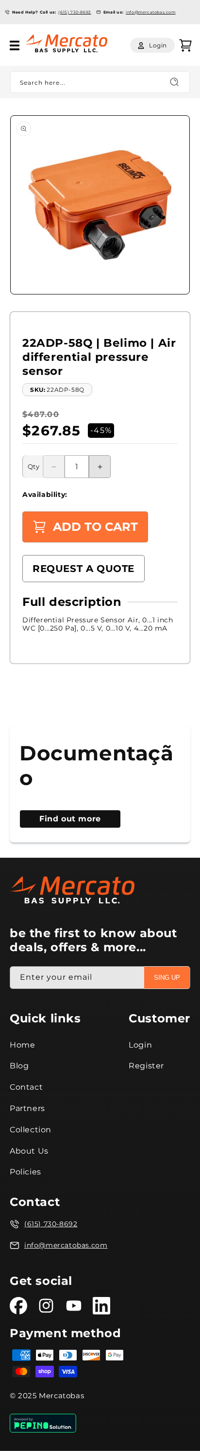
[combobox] (100, 82)
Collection (30, 1129)
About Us (29, 1151)
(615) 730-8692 (74, 12)
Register (146, 1065)
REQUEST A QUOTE (83, 568)
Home (22, 1045)
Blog (19, 1065)
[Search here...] (174, 82)
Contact (26, 1087)
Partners (27, 1108)
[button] (14, 45)
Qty (33, 466)
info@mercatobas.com (150, 12)
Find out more (70, 818)
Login (140, 1045)
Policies (25, 1171)
